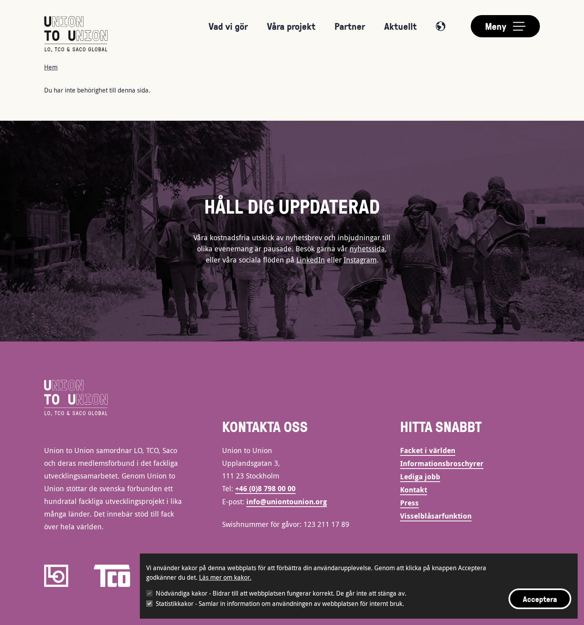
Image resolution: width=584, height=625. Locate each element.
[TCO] (112, 576)
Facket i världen (427, 450)
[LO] (56, 576)
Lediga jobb (420, 477)
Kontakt (413, 490)
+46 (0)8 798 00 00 (265, 489)
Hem (51, 67)
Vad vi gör (228, 26)
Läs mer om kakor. (225, 577)
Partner (350, 26)
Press (409, 503)
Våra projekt (291, 26)
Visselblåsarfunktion (436, 516)
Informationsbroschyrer (441, 464)
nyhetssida (367, 248)
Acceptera (540, 598)
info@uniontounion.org (286, 502)
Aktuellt (400, 26)
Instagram (360, 259)
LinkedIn (310, 259)
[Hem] (76, 34)
